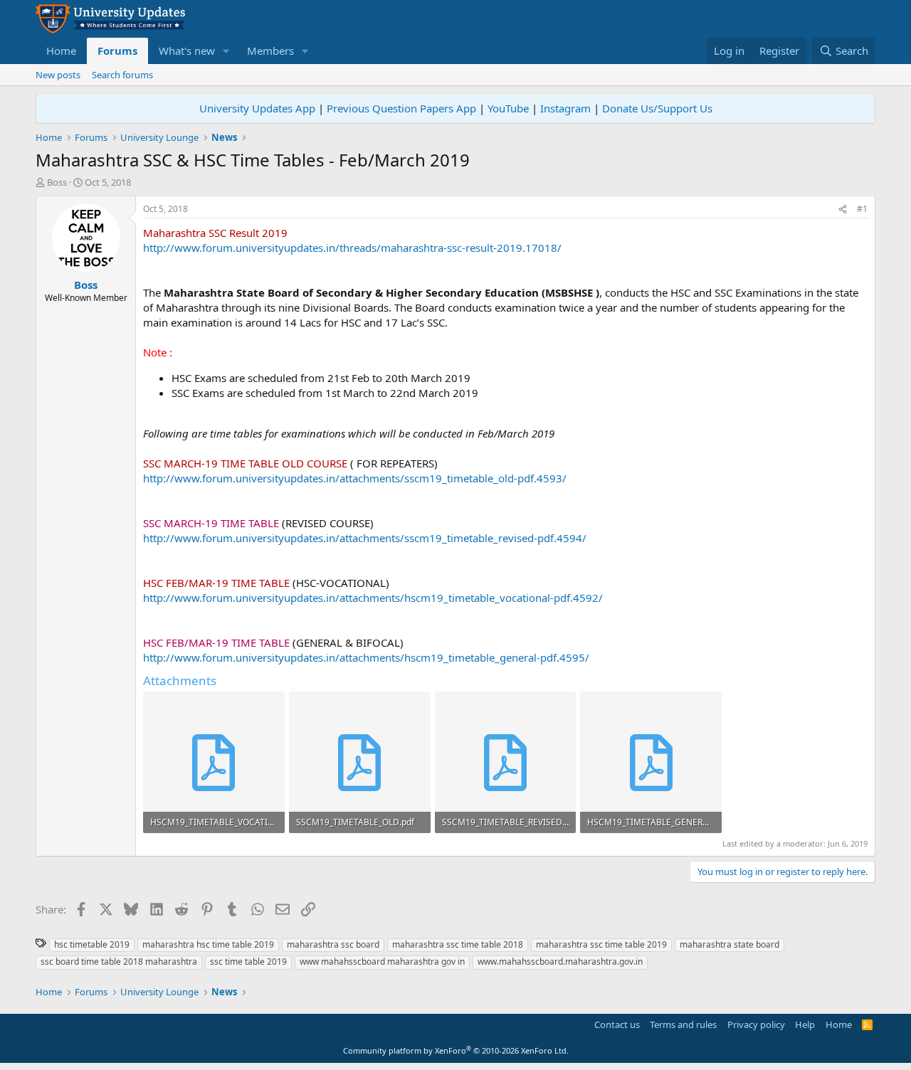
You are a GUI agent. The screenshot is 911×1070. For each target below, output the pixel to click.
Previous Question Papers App (401, 108)
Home (61, 50)
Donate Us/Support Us (657, 108)
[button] (226, 51)
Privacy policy (756, 1024)
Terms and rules (683, 1024)
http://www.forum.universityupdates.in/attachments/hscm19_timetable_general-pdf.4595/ (366, 657)
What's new (187, 50)
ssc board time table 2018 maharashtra (119, 961)
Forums (117, 50)
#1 (862, 209)
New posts (58, 74)
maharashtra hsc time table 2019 (208, 944)
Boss (57, 182)
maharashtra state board (729, 944)
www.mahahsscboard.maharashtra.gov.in (560, 961)
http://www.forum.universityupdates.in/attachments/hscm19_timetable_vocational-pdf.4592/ (373, 597)
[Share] (842, 209)
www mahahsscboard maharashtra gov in (382, 961)
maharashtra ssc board (333, 944)
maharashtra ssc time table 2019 (601, 944)
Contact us (617, 1024)
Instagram (565, 108)
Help (805, 1024)
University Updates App (257, 108)
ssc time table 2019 (248, 961)
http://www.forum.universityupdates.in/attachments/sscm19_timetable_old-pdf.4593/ (355, 478)
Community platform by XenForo (456, 1050)
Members (270, 50)
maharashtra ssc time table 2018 (457, 944)
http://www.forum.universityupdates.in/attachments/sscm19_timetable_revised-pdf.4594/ (364, 538)
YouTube (508, 108)
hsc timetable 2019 (92, 944)
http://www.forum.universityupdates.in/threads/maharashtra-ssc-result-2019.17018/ (352, 247)
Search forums (122, 74)
